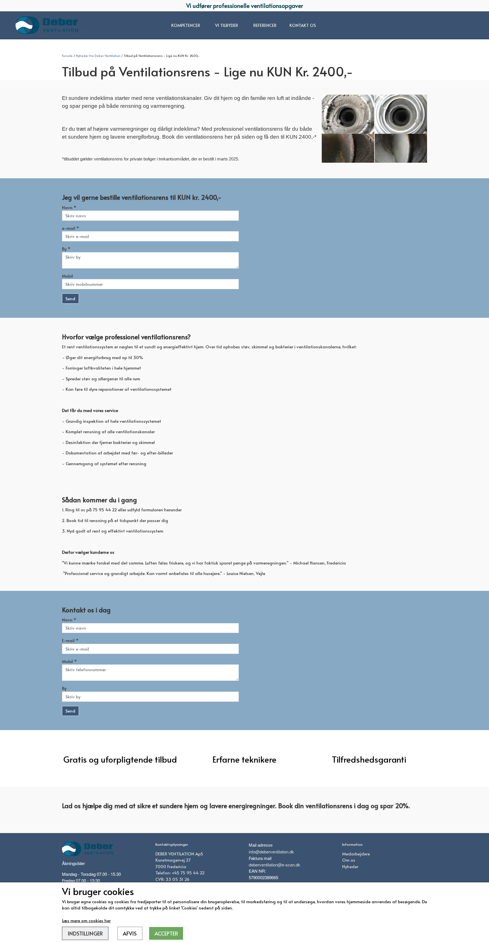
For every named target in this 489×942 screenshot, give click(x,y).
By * (66, 249)
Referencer (264, 25)
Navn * (69, 207)
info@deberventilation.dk (271, 852)
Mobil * (69, 661)
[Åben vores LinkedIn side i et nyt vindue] (360, 880)
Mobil (67, 276)
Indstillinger (85, 933)
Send (70, 298)
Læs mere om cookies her (86, 920)
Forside (67, 55)
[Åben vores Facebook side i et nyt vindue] (347, 880)
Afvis (130, 933)
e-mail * (70, 228)
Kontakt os (302, 25)
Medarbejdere (356, 854)
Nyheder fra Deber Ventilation (98, 55)
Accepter (166, 933)
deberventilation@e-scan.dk (274, 865)
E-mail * (70, 640)
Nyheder (350, 866)
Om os (348, 860)
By (64, 688)
